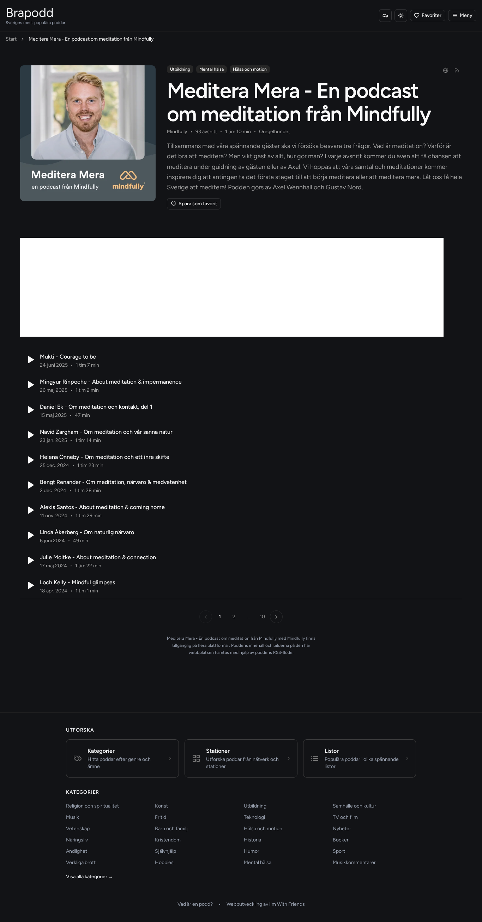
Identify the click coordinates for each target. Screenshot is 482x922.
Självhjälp (165, 851)
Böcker (341, 840)
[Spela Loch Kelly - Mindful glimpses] (30, 585)
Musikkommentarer (354, 862)
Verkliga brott (81, 862)
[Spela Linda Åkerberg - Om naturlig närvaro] (30, 535)
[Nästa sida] (276, 616)
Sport (339, 851)
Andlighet (76, 851)
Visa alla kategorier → (89, 877)
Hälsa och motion (250, 69)
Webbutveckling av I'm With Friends (266, 904)
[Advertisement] (232, 287)
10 (262, 617)
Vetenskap (78, 829)
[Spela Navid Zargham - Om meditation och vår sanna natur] (30, 435)
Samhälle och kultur (354, 806)
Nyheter (342, 829)
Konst (161, 806)
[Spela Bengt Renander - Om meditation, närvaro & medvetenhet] (30, 485)
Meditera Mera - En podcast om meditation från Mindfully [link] (91, 39)
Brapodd (30, 12)
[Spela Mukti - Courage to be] (30, 359)
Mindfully (177, 132)
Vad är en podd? (195, 904)
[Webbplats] (446, 70)
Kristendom (168, 840)
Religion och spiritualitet (92, 806)
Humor (251, 851)
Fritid (160, 817)
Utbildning (180, 69)
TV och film (345, 817)
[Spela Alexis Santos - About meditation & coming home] (30, 510)
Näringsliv (77, 840)
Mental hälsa (211, 69)
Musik (72, 817)
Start (11, 39)
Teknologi (254, 817)
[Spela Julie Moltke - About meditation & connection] (30, 560)
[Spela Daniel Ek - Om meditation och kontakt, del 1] (30, 410)
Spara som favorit (198, 204)
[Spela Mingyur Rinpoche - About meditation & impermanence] (30, 384)
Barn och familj (171, 829)
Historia (252, 840)
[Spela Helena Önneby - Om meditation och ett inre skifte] (30, 460)
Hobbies (164, 862)
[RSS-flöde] (457, 70)
